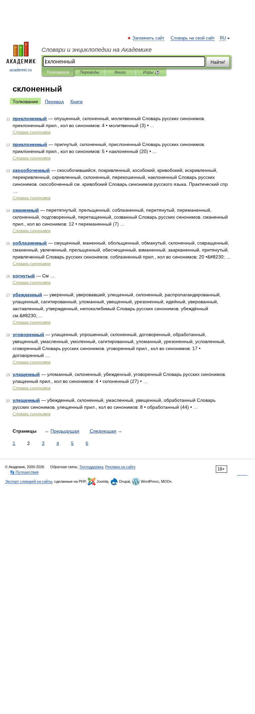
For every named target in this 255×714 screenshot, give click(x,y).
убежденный (27, 294)
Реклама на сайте (120, 467)
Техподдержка (91, 467)
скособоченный (31, 170)
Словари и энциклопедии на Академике (97, 49)
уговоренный (28, 334)
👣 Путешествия (24, 472)
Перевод (54, 101)
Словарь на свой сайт (193, 38)
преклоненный (30, 118)
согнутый (24, 275)
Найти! (218, 62)
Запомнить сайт (148, 38)
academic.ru (21, 70)
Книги (120, 72)
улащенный (26, 374)
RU (223, 38)
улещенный (26, 400)
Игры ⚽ (151, 72)
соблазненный (30, 243)
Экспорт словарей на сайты (28, 481)
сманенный (26, 210)
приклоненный (30, 144)
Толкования (57, 72)
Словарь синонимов (31, 132)
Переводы (89, 72)
